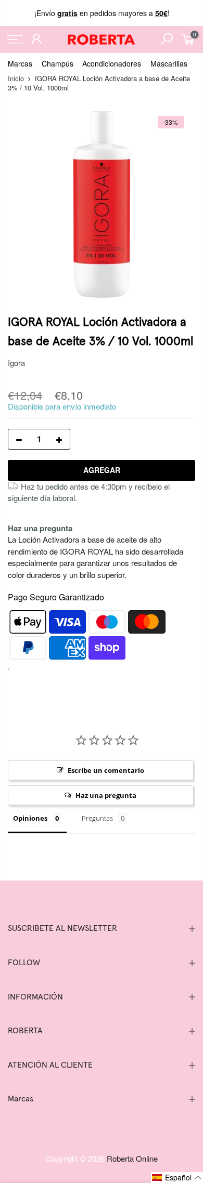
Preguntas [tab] (97, 818)
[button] (177, 1177)
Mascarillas (168, 63)
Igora (16, 362)
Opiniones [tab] (30, 818)
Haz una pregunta (40, 528)
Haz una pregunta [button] (105, 795)
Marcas (20, 63)
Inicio (16, 78)
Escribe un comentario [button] (106, 770)
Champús (57, 63)
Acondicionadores (111, 63)
